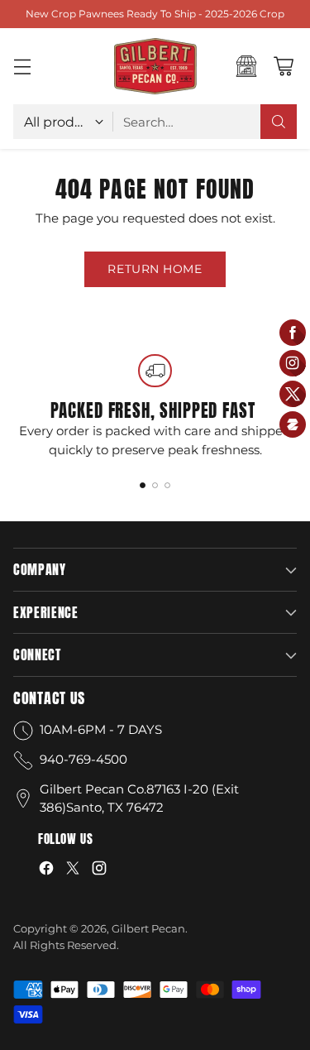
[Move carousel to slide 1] (142, 485)
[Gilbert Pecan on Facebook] (46, 871)
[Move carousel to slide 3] (167, 485)
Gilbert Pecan (148, 928)
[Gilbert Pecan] (155, 66)
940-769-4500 (83, 759)
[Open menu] (22, 67)
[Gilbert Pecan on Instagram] (99, 871)
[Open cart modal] (283, 67)
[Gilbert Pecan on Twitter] (73, 871)
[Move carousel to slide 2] (155, 485)
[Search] (278, 121)
